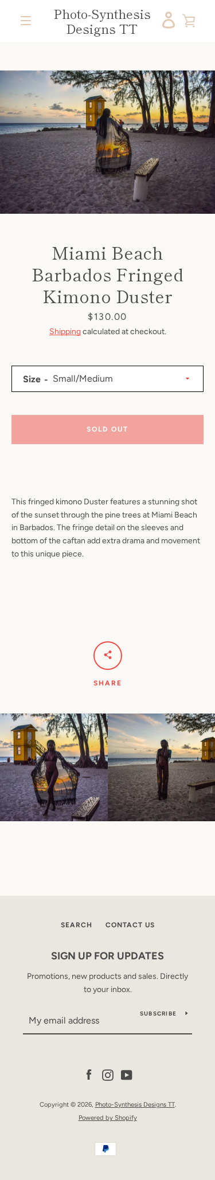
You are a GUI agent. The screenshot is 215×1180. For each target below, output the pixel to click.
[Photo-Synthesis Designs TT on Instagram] (108, 1075)
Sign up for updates (107, 956)
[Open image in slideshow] (107, 142)
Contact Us (130, 925)
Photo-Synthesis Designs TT (102, 21)
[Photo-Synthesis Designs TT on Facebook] (89, 1075)
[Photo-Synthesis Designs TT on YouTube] (126, 1075)
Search (76, 925)
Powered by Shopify (108, 1118)
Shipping (65, 331)
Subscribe (158, 1013)
